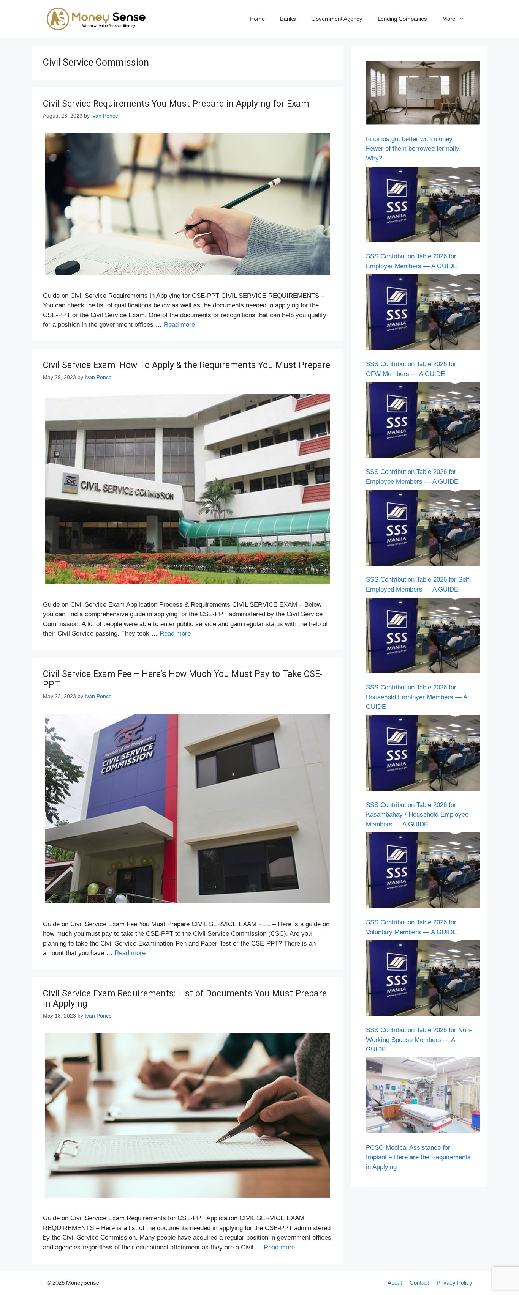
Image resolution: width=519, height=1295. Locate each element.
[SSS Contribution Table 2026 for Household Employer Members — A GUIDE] (423, 637)
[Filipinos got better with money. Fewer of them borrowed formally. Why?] (423, 94)
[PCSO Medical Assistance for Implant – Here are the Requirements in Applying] (423, 1096)
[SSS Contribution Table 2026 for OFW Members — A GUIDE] (423, 313)
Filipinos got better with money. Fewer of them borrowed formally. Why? (413, 148)
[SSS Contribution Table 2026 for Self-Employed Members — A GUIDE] (423, 529)
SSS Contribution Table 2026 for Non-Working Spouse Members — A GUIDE (419, 1039)
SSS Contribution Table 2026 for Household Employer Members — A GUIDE (416, 697)
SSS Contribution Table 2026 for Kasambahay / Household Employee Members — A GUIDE (417, 814)
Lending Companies (402, 19)
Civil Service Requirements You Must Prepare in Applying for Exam (176, 104)
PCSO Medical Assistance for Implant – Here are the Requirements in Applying (418, 1157)
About (395, 1282)
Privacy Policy (454, 1282)
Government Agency (336, 19)
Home (257, 19)
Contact (419, 1282)
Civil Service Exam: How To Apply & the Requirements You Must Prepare (186, 365)
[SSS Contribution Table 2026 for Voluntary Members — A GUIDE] (423, 871)
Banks (288, 19)
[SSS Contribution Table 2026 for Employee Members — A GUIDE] (423, 421)
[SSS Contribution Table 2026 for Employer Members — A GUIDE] (423, 206)
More (448, 19)
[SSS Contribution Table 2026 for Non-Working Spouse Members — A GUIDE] (423, 979)
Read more (179, 324)
